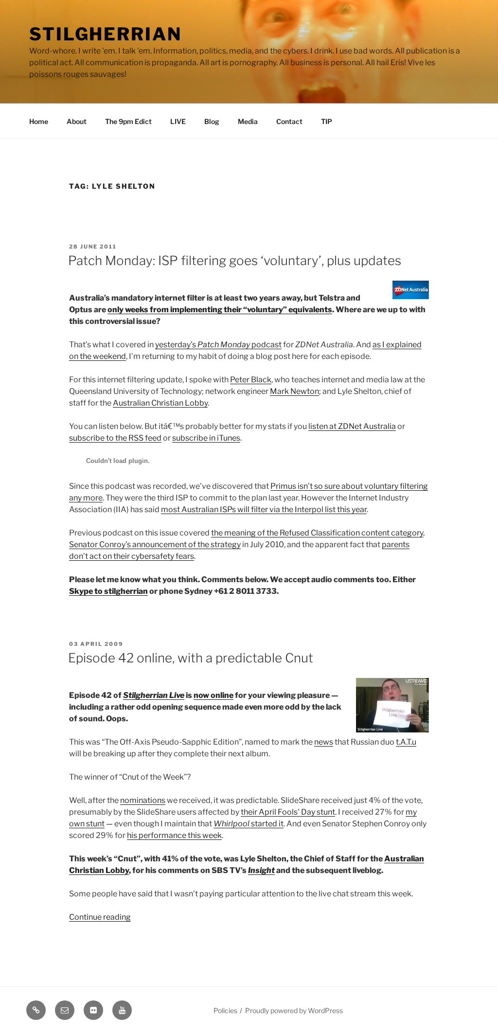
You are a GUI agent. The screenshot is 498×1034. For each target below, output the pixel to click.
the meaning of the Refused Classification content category (317, 532)
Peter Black (250, 379)
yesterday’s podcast (218, 344)
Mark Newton (294, 391)
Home (38, 121)
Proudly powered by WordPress (294, 1010)
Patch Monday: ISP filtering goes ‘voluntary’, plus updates (234, 260)
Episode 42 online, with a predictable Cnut (190, 657)
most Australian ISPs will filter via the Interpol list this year (264, 509)
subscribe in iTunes (206, 438)
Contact (289, 121)
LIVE (178, 121)
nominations (142, 800)
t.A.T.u (406, 742)
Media (248, 121)
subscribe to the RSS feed (115, 438)
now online (213, 695)
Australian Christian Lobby (160, 403)
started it (248, 823)
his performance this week (174, 835)
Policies (225, 1010)
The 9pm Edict (128, 121)
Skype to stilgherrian (108, 591)
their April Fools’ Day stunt (288, 812)
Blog (211, 121)
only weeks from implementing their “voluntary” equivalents (219, 309)
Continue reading (100, 917)
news (323, 742)
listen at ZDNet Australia (352, 426)
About (77, 121)
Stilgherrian (105, 34)
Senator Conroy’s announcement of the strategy (155, 544)
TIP (326, 121)
